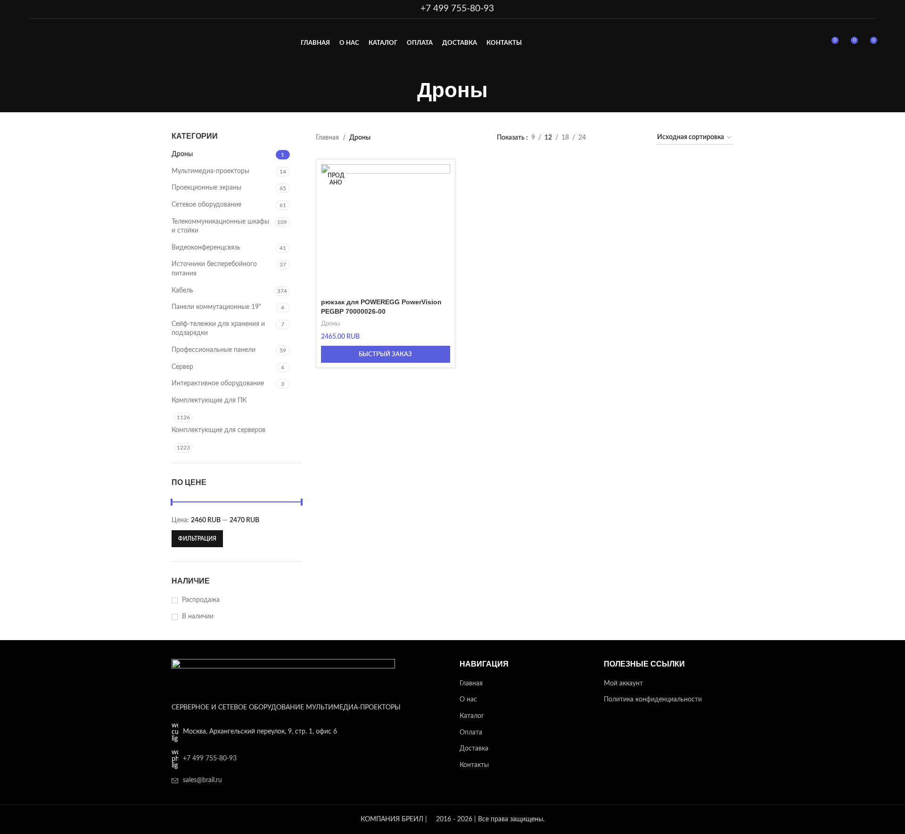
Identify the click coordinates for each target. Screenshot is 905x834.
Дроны (182, 154)
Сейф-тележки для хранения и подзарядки (218, 329)
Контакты (474, 765)
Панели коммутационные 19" (216, 307)
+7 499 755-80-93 (457, 8)
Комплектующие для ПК (209, 400)
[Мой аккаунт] (796, 43)
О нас (468, 699)
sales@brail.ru (202, 780)
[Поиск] (813, 43)
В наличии (198, 616)
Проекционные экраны (206, 187)
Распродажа (201, 600)
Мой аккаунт (623, 683)
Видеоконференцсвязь (206, 247)
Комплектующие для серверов (218, 430)
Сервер (182, 367)
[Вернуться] (405, 90)
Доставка (474, 748)
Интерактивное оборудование (218, 383)
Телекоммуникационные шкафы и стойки (220, 226)
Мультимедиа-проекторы (210, 171)
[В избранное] (438, 174)
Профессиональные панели (213, 350)
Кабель (182, 290)
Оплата (471, 732)
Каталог (472, 716)
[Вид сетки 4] (637, 138)
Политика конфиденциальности (653, 699)
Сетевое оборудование (206, 204)
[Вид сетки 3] (622, 138)
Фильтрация (197, 539)
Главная (327, 137)
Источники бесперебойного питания (214, 269)
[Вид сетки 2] (607, 138)
